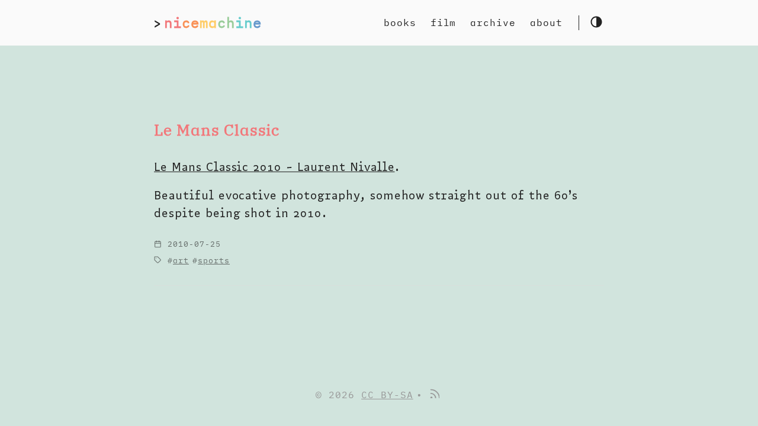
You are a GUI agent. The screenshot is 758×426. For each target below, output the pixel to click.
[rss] (434, 395)
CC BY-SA (387, 395)
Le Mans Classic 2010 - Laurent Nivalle (274, 167)
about (546, 22)
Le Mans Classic (217, 130)
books (400, 22)
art (181, 261)
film (444, 22)
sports (214, 261)
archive (493, 22)
